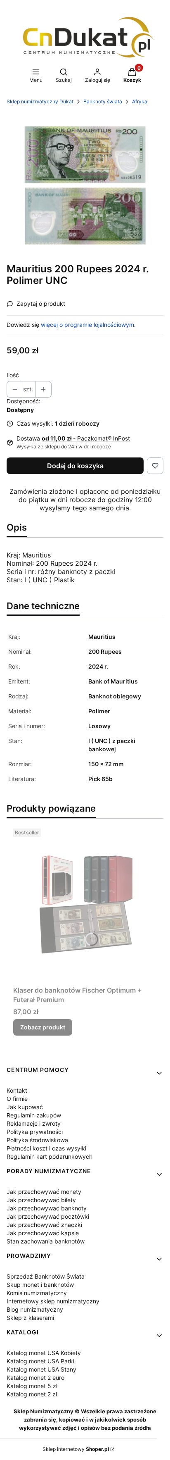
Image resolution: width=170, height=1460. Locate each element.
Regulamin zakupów (34, 1115)
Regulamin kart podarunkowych (49, 1156)
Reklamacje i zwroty (34, 1123)
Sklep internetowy (75, 1449)
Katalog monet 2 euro (35, 1377)
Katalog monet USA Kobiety (44, 1352)
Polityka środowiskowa (37, 1139)
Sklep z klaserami (30, 1317)
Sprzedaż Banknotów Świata (46, 1276)
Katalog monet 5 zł (32, 1385)
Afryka (139, 101)
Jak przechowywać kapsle (43, 1232)
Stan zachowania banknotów (46, 1241)
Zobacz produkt (42, 1027)
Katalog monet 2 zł (32, 1394)
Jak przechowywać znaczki (44, 1224)
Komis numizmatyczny (37, 1292)
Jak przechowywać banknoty (47, 1208)
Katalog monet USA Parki (40, 1361)
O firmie (17, 1098)
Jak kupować (25, 1106)
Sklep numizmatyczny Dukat (40, 101)
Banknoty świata (102, 101)
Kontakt (17, 1090)
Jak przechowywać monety (44, 1191)
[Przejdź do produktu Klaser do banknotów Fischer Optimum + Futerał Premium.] (85, 903)
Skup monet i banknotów (40, 1284)
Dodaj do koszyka (75, 466)
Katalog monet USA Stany (41, 1369)
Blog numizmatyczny (35, 1309)
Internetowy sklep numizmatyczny (53, 1301)
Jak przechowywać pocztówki (48, 1216)
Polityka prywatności (35, 1131)
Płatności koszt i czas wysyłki (46, 1148)
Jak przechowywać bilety (41, 1199)
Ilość (13, 375)
